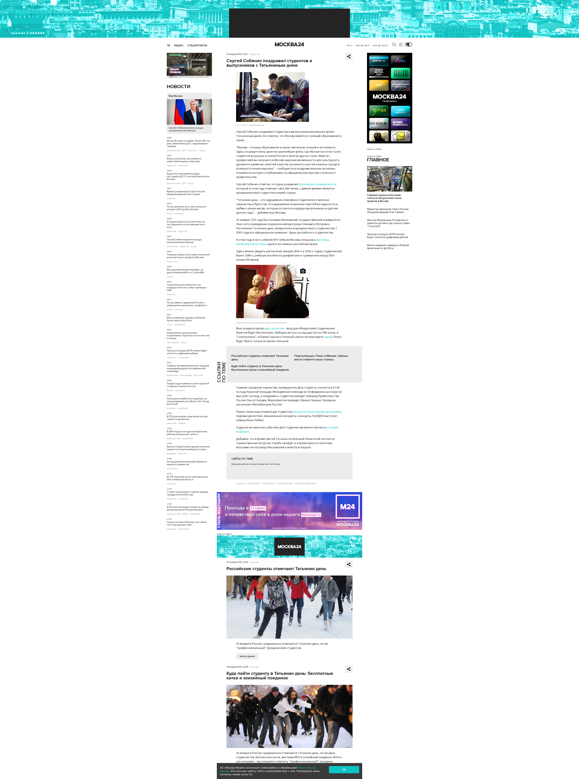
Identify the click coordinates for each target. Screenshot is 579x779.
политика (171, 198)
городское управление (305, 483)
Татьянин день (268, 483)
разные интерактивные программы (316, 412)
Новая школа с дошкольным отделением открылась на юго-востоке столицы (188, 335)
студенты (240, 483)
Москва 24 (289, 44)
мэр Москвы (172, 246)
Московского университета (317, 184)
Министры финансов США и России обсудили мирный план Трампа (186, 193)
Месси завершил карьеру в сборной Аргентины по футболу (186, 319)
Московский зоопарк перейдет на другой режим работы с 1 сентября (185, 271)
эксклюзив (183, 166)
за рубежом (179, 325)
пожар (185, 514)
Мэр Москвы (176, 96)
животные (171, 231)
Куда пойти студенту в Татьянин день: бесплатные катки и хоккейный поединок (260, 368)
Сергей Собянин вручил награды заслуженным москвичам (186, 129)
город (202, 150)
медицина (171, 454)
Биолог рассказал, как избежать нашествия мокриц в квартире (184, 160)
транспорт (193, 150)
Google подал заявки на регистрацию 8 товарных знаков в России (188, 385)
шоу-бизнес (172, 469)
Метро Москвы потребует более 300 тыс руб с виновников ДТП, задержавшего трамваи (188, 143)
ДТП (184, 150)
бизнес (170, 390)
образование (173, 342)
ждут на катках (274, 328)
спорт (169, 325)
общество (171, 166)
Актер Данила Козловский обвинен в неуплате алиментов (187, 463)
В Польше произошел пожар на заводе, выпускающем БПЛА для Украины (188, 508)
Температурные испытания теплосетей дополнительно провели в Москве (188, 256)
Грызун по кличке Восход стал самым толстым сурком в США (186, 523)
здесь (327, 337)
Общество (255, 54)
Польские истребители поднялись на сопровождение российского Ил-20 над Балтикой (188, 401)
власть (170, 214)
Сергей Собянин (284, 483)
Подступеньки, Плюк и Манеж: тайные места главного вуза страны (321, 357)
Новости (178, 87)
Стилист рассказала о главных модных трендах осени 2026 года (187, 493)
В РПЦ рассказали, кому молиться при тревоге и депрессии (187, 418)
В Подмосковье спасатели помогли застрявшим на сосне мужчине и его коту (186, 224)
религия (181, 423)
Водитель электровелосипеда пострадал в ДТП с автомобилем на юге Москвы (188, 176)
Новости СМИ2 (224, 534)
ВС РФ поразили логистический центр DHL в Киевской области (187, 478)
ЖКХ (176, 262)
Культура (254, 562)
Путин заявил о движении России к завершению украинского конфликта (187, 304)
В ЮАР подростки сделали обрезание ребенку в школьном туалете (187, 433)
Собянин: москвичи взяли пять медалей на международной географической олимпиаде (188, 368)
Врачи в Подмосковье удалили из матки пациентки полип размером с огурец (188, 448)
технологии (183, 358)
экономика (180, 390)
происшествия (173, 150)
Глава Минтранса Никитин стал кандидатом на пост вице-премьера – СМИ (187, 287)
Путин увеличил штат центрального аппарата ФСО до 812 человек (186, 208)
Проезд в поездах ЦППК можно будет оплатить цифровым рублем (187, 352)
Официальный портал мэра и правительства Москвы (255, 464)
